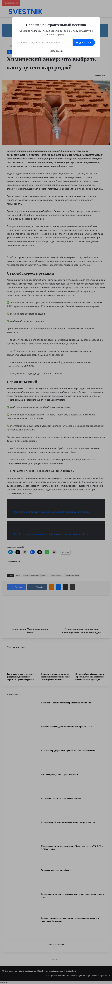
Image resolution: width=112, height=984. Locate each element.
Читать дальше (56, 51)
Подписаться (83, 42)
